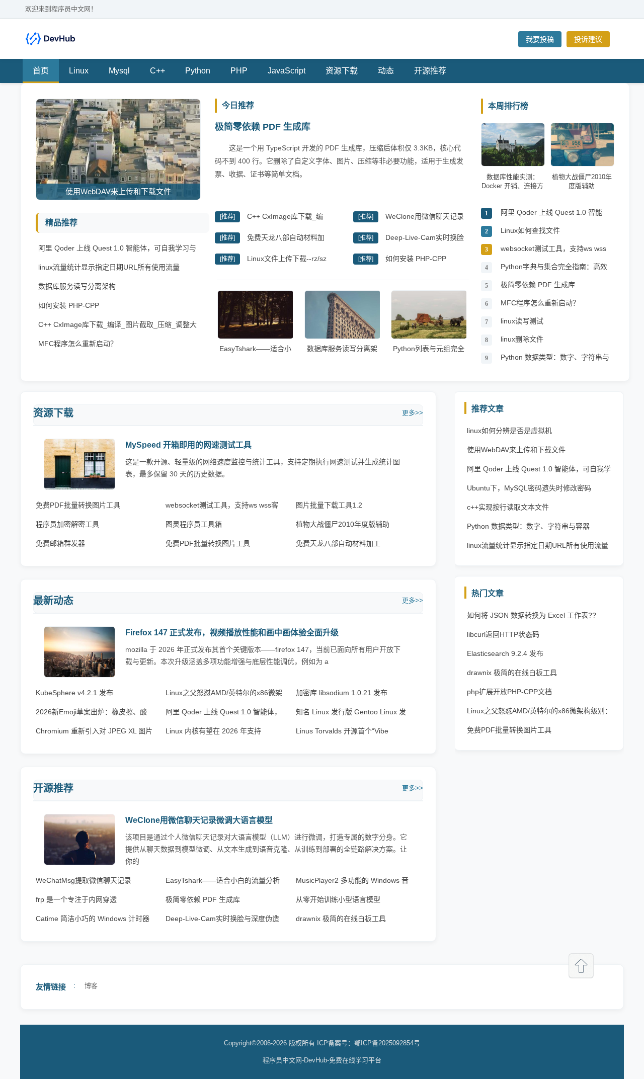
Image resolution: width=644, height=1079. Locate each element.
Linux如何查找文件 (530, 230)
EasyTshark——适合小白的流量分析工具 (255, 354)
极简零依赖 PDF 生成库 (262, 127)
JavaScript (286, 70)
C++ (157, 70)
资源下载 (342, 70)
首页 (41, 70)
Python (197, 70)
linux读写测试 (522, 321)
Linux (79, 70)
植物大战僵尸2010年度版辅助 (342, 524)
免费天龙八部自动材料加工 (338, 543)
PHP (239, 70)
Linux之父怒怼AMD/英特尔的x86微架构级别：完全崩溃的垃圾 (539, 713)
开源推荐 (430, 70)
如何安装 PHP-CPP (68, 305)
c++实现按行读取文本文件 (508, 507)
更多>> (412, 413)
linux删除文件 (522, 339)
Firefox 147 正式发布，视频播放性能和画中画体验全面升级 (232, 632)
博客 (91, 985)
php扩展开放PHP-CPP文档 (509, 692)
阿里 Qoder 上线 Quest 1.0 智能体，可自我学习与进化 (551, 215)
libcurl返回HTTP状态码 (503, 634)
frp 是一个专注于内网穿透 (76, 899)
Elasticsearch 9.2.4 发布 (505, 653)
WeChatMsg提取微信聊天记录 (83, 880)
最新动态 (53, 600)
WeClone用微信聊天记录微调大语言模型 (199, 820)
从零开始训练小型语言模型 (338, 899)
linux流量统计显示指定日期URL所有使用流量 (109, 267)
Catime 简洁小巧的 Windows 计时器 (92, 919)
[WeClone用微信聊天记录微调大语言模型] (79, 862)
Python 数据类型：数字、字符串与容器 (555, 360)
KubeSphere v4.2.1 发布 (74, 693)
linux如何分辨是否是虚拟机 (509, 431)
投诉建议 (588, 39)
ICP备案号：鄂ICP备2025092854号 (368, 1043)
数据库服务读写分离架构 (77, 286)
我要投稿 (540, 39)
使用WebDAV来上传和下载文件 (516, 450)
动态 (386, 70)
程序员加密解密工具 (67, 524)
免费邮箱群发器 (60, 543)
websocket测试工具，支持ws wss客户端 (553, 251)
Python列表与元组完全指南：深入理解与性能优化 (428, 359)
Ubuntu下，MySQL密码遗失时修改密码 (529, 488)
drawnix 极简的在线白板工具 (341, 919)
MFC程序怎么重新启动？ (77, 344)
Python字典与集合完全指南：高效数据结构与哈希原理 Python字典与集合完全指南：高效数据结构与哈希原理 (555, 269)
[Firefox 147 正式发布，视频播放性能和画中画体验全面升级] (79, 675)
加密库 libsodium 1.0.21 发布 (341, 693)
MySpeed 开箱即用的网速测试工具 (188, 445)
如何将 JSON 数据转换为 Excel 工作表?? (531, 615)
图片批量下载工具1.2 (329, 505)
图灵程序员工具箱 (194, 524)
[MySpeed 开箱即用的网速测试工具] (79, 487)
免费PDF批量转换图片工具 (78, 505)
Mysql (119, 70)
